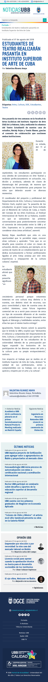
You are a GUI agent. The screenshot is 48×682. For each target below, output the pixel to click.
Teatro (5, 107)
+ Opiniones (37, 588)
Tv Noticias (24, 624)
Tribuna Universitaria (24, 627)
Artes (14, 105)
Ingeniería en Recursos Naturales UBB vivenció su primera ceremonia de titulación (36, 422)
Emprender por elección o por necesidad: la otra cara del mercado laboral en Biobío (19, 546)
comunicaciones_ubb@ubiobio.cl (24, 610)
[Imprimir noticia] (44, 112)
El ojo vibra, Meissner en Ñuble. (20, 578)
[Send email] (40, 112)
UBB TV (24, 639)
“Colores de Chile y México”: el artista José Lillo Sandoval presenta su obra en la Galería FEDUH (23, 518)
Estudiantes (35, 105)
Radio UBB (24, 636)
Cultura (21, 105)
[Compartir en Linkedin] (37, 112)
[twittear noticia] (33, 112)
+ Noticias (38, 527)
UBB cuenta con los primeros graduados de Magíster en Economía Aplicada (23, 504)
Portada (24, 620)
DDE (27, 105)
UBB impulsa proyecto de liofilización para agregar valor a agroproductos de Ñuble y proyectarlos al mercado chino (24, 456)
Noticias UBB (24, 633)
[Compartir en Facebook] (29, 112)
